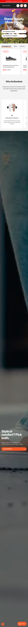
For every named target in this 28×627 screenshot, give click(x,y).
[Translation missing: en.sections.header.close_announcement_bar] (27, 1)
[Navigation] (25, 5)
